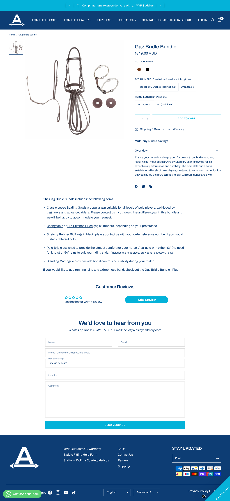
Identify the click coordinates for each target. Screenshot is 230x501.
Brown (139, 69)
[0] (218, 20)
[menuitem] (45, 20)
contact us (108, 212)
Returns (123, 460)
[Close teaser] (204, 496)
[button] (217, 488)
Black (147, 69)
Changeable (55, 226)
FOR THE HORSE (44, 20)
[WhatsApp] (144, 186)
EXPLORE (104, 20)
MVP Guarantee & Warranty (82, 449)
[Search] (212, 20)
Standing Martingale (60, 261)
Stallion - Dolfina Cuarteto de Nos (86, 460)
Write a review (146, 299)
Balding (72, 207)
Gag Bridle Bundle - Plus (161, 269)
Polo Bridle (54, 247)
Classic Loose (57, 207)
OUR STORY (127, 20)
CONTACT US (151, 20)
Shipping (124, 466)
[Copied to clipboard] (151, 186)
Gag (80, 207)
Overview (141, 150)
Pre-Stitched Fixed (80, 226)
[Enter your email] (217, 458)
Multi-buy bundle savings (151, 141)
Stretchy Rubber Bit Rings (64, 234)
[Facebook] (137, 186)
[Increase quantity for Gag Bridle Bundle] (147, 119)
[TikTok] (74, 493)
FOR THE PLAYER (76, 20)
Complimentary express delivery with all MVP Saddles (118, 5)
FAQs (121, 449)
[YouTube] (66, 493)
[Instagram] (58, 493)
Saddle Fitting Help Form (80, 454)
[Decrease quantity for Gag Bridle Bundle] (137, 119)
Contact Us (125, 454)
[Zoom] (116, 47)
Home (12, 34)
